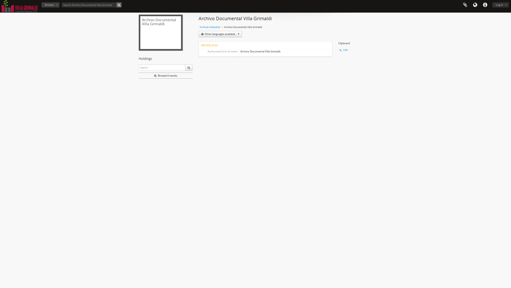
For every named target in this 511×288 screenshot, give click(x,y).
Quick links (485, 5)
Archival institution (210, 27)
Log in (499, 5)
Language (475, 5)
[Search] (119, 4)
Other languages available (220, 34)
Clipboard (465, 5)
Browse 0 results (167, 75)
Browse (49, 5)
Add (345, 50)
